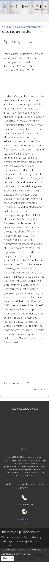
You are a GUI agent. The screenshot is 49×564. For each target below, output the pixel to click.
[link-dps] (24, 418)
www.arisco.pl (24, 523)
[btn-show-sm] (30, 18)
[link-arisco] (24, 431)
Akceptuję (7, 558)
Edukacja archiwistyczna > (28, 26)
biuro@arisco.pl (24, 519)
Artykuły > (8, 26)
